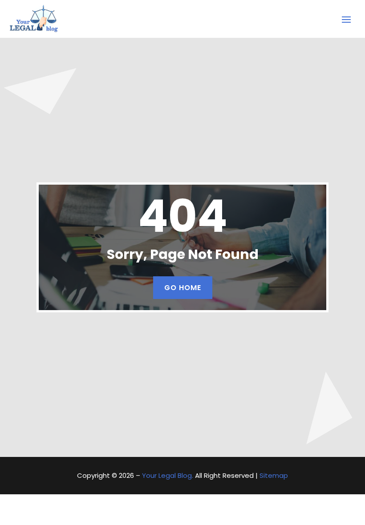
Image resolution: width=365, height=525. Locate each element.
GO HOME (182, 288)
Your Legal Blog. (167, 475)
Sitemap (274, 475)
